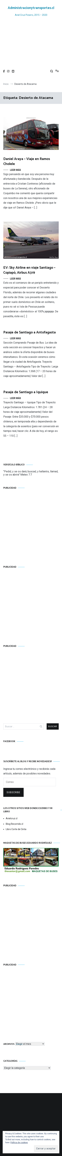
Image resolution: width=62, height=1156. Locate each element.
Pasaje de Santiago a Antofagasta (29, 332)
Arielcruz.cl (11, 818)
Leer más (15, 170)
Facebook (9, 741)
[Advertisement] (31, 43)
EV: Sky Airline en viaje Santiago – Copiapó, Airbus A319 (29, 270)
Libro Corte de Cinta (16, 829)
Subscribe (13, 792)
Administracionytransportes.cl (31, 8)
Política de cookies (19, 1142)
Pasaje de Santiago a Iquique (25, 392)
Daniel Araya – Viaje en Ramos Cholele (26, 161)
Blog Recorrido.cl (14, 824)
